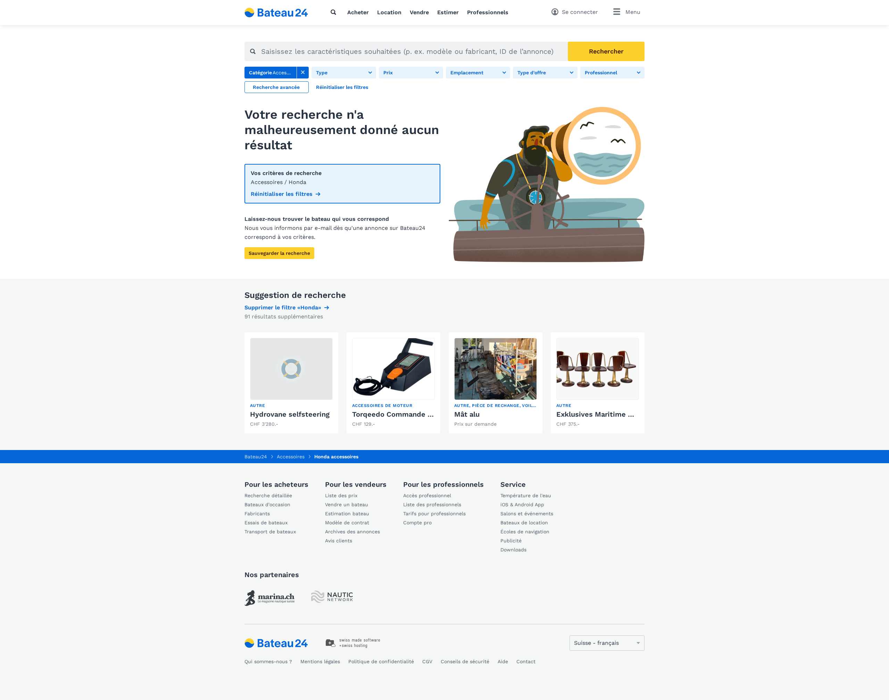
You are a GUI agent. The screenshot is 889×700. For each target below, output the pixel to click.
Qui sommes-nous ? (268, 661)
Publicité (511, 540)
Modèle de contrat (347, 522)
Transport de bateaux (270, 531)
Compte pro (417, 522)
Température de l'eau (525, 495)
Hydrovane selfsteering (290, 414)
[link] (303, 72)
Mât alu (467, 414)
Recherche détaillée (268, 495)
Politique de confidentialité (381, 661)
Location (389, 12)
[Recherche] (335, 12)
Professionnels (487, 12)
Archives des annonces (352, 531)
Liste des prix (341, 495)
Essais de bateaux (266, 522)
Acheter (358, 12)
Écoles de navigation (524, 531)
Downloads (513, 549)
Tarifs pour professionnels (434, 513)
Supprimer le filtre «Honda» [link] (282, 307)
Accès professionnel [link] (427, 495)
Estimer (448, 12)
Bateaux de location (524, 522)
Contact (525, 661)
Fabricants (257, 513)
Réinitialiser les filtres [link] (282, 194)
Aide (503, 661)
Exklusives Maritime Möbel (602, 414)
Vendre (419, 12)
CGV (427, 661)
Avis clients (338, 540)
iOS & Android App (522, 504)
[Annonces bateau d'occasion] (276, 12)
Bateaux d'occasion (267, 504)
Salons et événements (526, 513)
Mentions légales (320, 661)
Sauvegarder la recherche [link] (279, 253)
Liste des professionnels (432, 504)
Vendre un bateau (346, 504)
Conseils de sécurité (465, 661)
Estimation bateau (347, 513)
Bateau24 (255, 456)
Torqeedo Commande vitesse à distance (421, 414)
